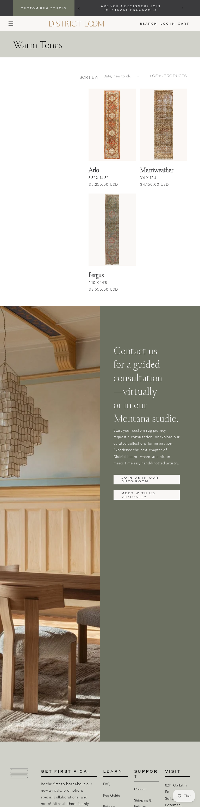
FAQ (106, 784)
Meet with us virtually (138, 495)
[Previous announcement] (79, 8)
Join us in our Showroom (140, 479)
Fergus (96, 274)
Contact (140, 789)
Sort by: (88, 77)
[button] (11, 23)
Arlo (94, 169)
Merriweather (156, 169)
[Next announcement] (182, 8)
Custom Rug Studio (44, 8)
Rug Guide (111, 795)
